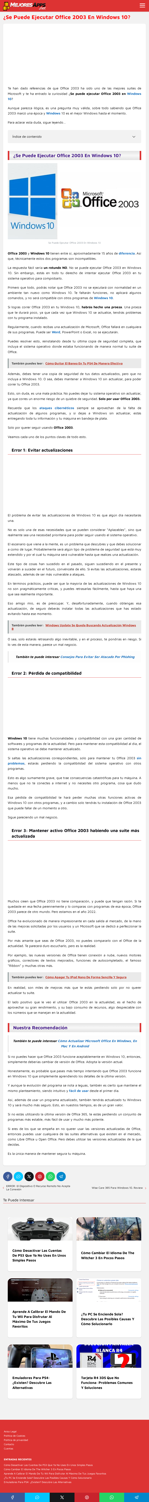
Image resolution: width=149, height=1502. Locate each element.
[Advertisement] (74, 57)
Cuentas (8, 1448)
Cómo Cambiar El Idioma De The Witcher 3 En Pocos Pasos (37, 1469)
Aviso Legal (10, 1431)
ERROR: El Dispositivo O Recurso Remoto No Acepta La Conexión (38, 1187)
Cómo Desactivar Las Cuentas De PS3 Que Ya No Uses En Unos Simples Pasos (48, 1465)
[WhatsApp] (50, 1176)
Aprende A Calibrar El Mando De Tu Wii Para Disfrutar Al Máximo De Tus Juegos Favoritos (55, 1473)
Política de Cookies (14, 1435)
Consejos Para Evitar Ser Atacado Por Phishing (97, 657)
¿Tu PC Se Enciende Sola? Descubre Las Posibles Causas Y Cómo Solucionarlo (48, 1477)
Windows (53, 113)
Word (56, 332)
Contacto (9, 1444)
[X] (29, 1176)
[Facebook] (7, 1176)
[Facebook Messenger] (18, 1176)
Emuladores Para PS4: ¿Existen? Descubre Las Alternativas (37, 1482)
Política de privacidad (16, 1439)
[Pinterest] (39, 1176)
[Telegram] (61, 1176)
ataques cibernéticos (56, 408)
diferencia (127, 253)
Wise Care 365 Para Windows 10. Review (117, 1187)
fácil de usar (79, 1091)
